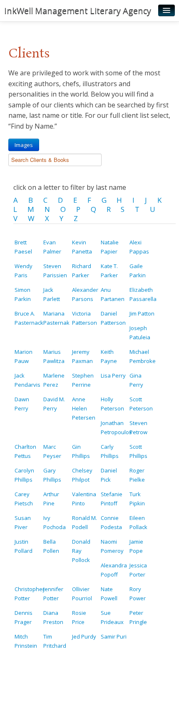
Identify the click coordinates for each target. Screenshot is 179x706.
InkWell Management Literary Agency (77, 10)
